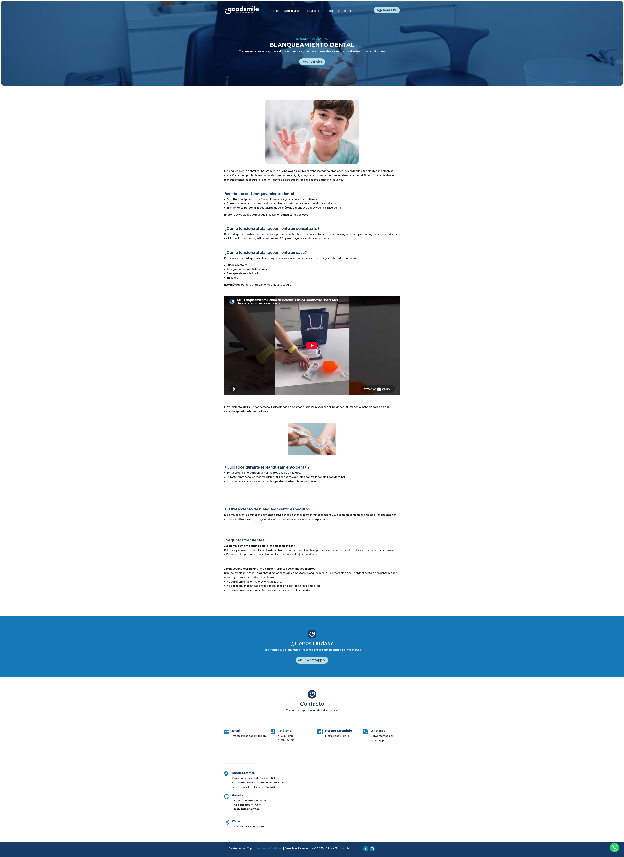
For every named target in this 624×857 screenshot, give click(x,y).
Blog (329, 11)
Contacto (344, 11)
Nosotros (291, 11)
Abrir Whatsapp (310, 660)
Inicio (277, 11)
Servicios (312, 11)
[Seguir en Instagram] (372, 848)
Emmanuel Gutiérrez (268, 848)
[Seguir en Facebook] (365, 848)
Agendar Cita (387, 10)
